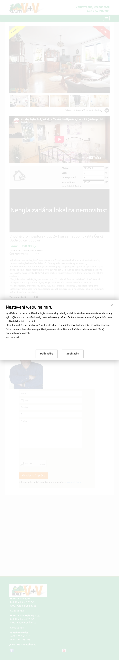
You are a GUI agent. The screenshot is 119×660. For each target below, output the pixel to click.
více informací (12, 337)
